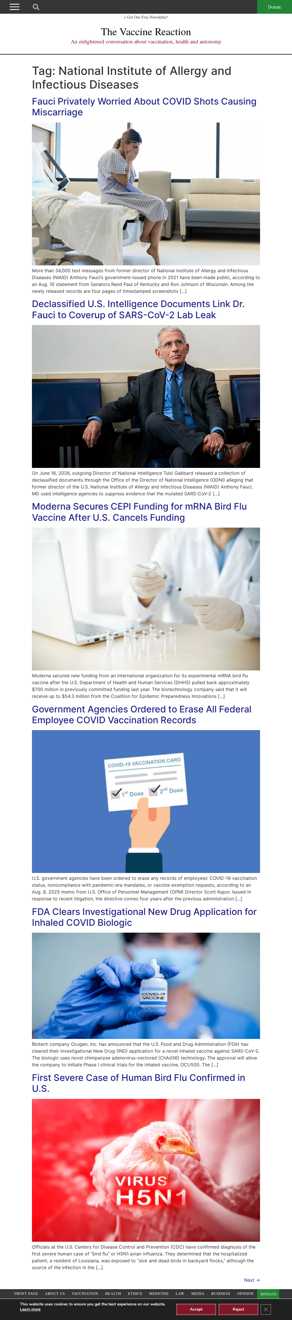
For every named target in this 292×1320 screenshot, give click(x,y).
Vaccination (85, 1293)
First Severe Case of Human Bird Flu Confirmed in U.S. (138, 1083)
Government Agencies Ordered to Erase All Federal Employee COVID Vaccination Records (142, 715)
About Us (55, 1293)
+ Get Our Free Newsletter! (146, 17)
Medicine (159, 1293)
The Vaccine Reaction (146, 31)
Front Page (26, 1293)
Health (113, 1293)
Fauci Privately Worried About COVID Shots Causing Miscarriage (144, 107)
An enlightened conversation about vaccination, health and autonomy (146, 41)
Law (180, 1293)
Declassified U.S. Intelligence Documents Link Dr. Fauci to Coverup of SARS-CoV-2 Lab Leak (138, 309)
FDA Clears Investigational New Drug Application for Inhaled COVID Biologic (144, 917)
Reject (238, 1309)
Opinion (245, 1293)
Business (220, 1293)
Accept (196, 1309)
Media (197, 1293)
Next (252, 1280)
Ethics (135, 1293)
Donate (274, 7)
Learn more (30, 1309)
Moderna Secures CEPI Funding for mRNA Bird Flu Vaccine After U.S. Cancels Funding (139, 512)
